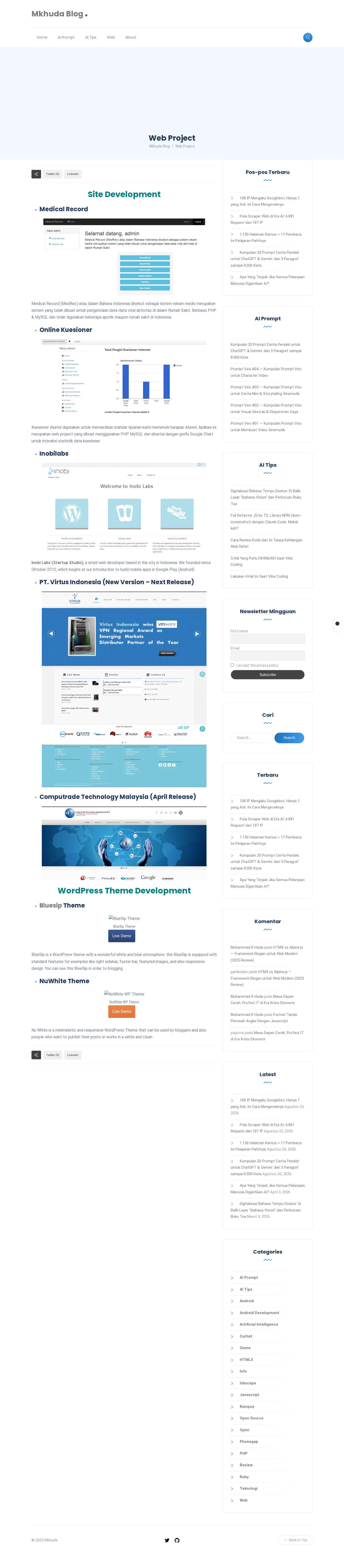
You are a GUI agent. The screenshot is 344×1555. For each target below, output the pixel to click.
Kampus (247, 1406)
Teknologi (249, 1488)
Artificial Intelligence (259, 1324)
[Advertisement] (172, 95)
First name (239, 631)
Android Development (259, 1313)
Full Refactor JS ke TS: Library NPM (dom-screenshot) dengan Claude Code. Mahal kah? (266, 522)
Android (247, 1301)
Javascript (249, 1394)
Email (235, 648)
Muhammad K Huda (247, 947)
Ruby (244, 1477)
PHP (244, 1453)
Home (42, 37)
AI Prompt (66, 37)
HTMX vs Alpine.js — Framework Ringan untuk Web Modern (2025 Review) (267, 953)
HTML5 (246, 1359)
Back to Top (298, 1540)
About (130, 37)
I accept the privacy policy (257, 665)
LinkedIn (73, 174)
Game (245, 1348)
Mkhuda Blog (59, 13)
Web (111, 37)
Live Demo (121, 936)
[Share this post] (36, 174)
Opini (244, 1430)
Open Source (251, 1418)
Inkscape (248, 1383)
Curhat (246, 1336)
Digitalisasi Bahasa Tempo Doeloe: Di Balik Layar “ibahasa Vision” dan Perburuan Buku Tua (266, 497)
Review (246, 1465)
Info (243, 1371)
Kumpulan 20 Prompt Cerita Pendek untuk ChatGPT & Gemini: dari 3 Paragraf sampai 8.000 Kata (265, 259)
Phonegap (249, 1441)
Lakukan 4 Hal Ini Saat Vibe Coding (259, 576)
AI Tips (90, 37)
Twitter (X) (52, 174)
